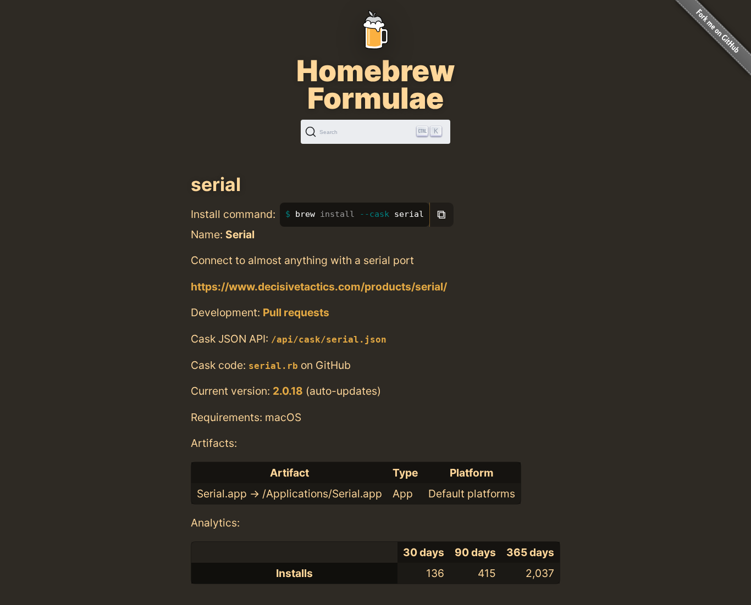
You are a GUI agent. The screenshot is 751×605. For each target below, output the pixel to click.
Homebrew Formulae (375, 84)
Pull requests (296, 312)
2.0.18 (288, 390)
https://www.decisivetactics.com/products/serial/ (319, 286)
